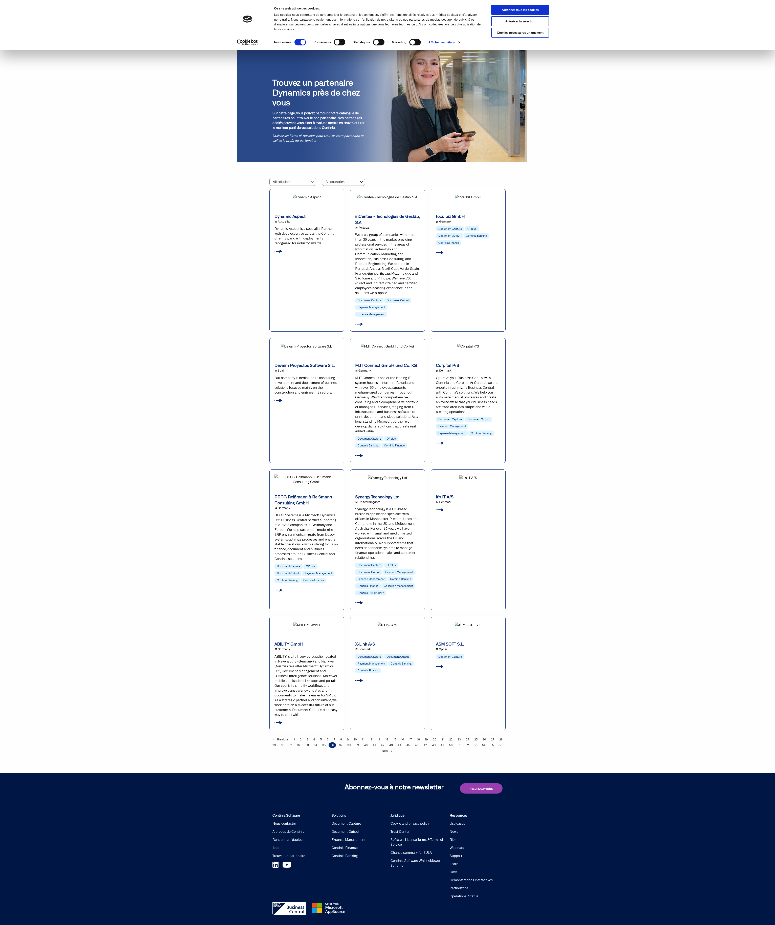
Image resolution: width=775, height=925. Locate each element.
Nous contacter (284, 823)
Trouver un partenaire (288, 856)
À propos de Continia (288, 831)
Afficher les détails (441, 42)
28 (501, 739)
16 (402, 739)
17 (410, 739)
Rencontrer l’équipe (287, 840)
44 (399, 745)
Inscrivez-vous (481, 788)
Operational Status (464, 896)
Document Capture (346, 823)
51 (459, 745)
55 (492, 745)
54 (484, 745)
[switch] (339, 42)
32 (299, 745)
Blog (453, 840)
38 (349, 745)
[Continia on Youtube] (287, 864)
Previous (283, 739)
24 (467, 739)
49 (442, 745)
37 (340, 745)
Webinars (457, 848)
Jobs (275, 848)
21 (442, 739)
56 (500, 745)
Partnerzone (459, 888)
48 (434, 745)
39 (357, 745)
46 (417, 745)
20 (434, 739)
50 (451, 745)
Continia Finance (345, 848)
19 (426, 739)
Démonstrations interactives (471, 880)
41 (374, 745)
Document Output (345, 831)
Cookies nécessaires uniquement (520, 32)
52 (467, 745)
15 (394, 739)
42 (382, 745)
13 (378, 739)
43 (391, 745)
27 (492, 739)
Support (456, 856)
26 (484, 739)
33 (307, 745)
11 (363, 739)
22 (450, 739)
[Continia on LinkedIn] (277, 864)
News (454, 831)
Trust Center (400, 831)
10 (355, 739)
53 (475, 745)
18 (418, 739)
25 (476, 739)
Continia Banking (345, 856)
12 (370, 739)
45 (408, 745)
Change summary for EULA (411, 852)
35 (324, 745)
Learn (454, 864)
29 (274, 745)
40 (366, 745)
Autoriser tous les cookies (520, 10)
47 (425, 745)
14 (386, 739)
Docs (453, 872)
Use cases (457, 823)
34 (315, 745)
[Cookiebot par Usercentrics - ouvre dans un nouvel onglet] (247, 42)
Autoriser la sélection (520, 21)
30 (282, 745)
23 (459, 739)
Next (385, 751)
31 (290, 745)
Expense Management (349, 840)
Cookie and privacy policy (410, 823)
